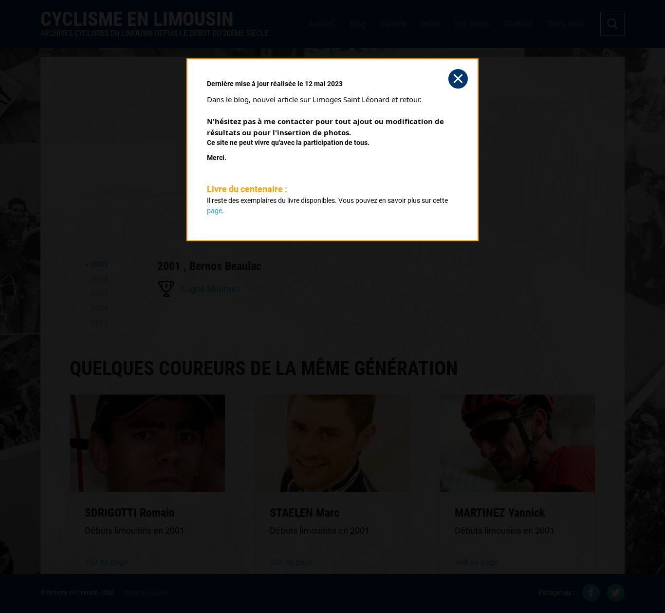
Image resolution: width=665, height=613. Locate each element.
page (214, 211)
